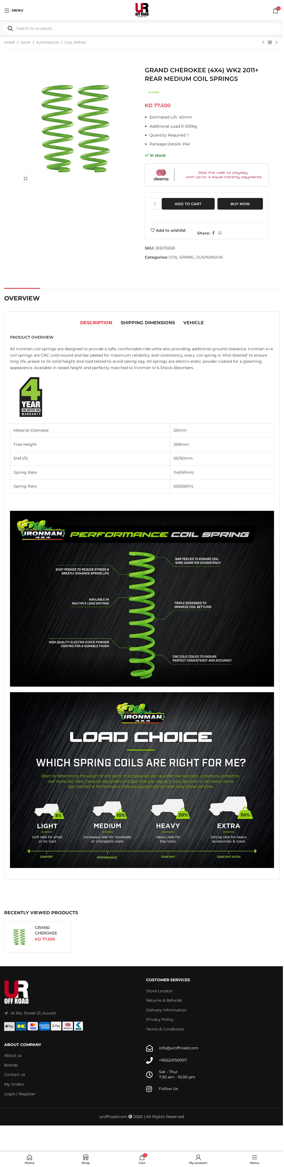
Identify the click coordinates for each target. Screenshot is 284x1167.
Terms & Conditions (165, 1029)
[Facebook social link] (213, 233)
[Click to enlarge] (25, 178)
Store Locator (159, 990)
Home (9, 42)
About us (13, 1055)
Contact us (14, 1074)
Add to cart (188, 204)
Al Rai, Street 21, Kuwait (33, 1013)
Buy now (240, 204)
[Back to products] (270, 42)
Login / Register (19, 1093)
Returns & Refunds (164, 1000)
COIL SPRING (75, 42)
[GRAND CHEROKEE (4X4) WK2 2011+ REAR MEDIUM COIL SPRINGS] (20, 937)
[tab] (96, 323)
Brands (11, 1065)
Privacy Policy (160, 1019)
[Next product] (276, 42)
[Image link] (16, 992)
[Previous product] (263, 42)
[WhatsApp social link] (220, 233)
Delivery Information (166, 1010)
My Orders (14, 1084)
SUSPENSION (47, 42)
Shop (26, 42)
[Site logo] (142, 9)
